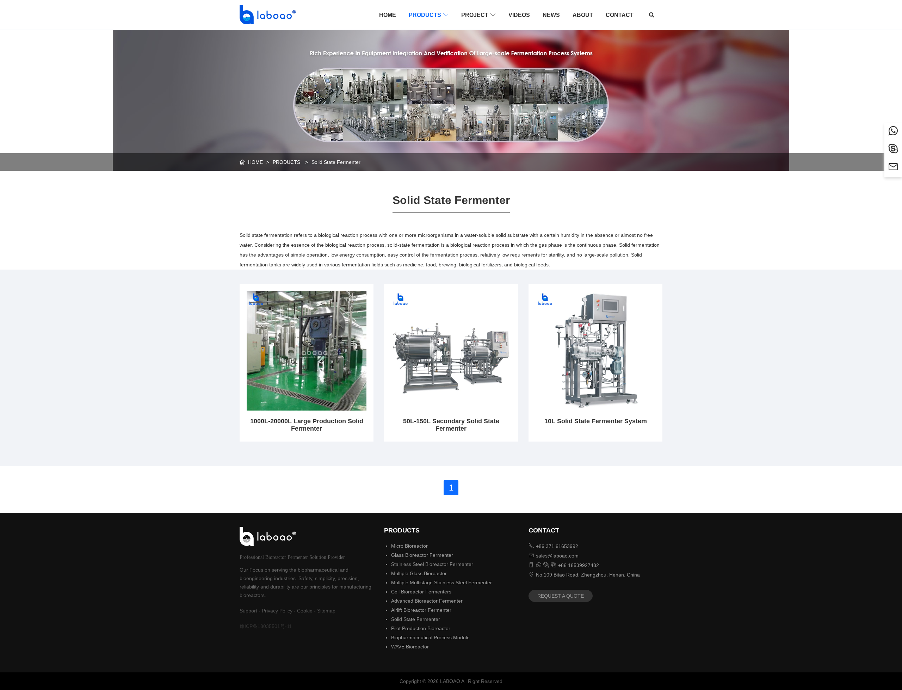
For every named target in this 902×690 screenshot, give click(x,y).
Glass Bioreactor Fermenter (422, 555)
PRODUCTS (429, 15)
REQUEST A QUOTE (560, 596)
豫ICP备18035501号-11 (266, 626)
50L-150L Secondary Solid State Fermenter (451, 425)
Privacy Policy (277, 611)
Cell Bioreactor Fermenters (421, 591)
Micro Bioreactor (409, 546)
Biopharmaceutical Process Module (430, 637)
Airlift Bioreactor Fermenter (421, 610)
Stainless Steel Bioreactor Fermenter (432, 564)
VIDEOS (519, 15)
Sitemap (326, 611)
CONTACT (620, 15)
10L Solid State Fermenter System (595, 421)
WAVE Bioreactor (410, 646)
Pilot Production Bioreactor (420, 628)
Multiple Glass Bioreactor (419, 573)
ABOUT (583, 15)
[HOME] (266, 14)
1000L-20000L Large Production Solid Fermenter (306, 425)
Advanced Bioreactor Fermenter (427, 601)
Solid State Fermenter (335, 162)
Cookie (305, 611)
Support (248, 611)
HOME (387, 15)
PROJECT (478, 15)
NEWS (551, 15)
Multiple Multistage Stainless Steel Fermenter (441, 582)
